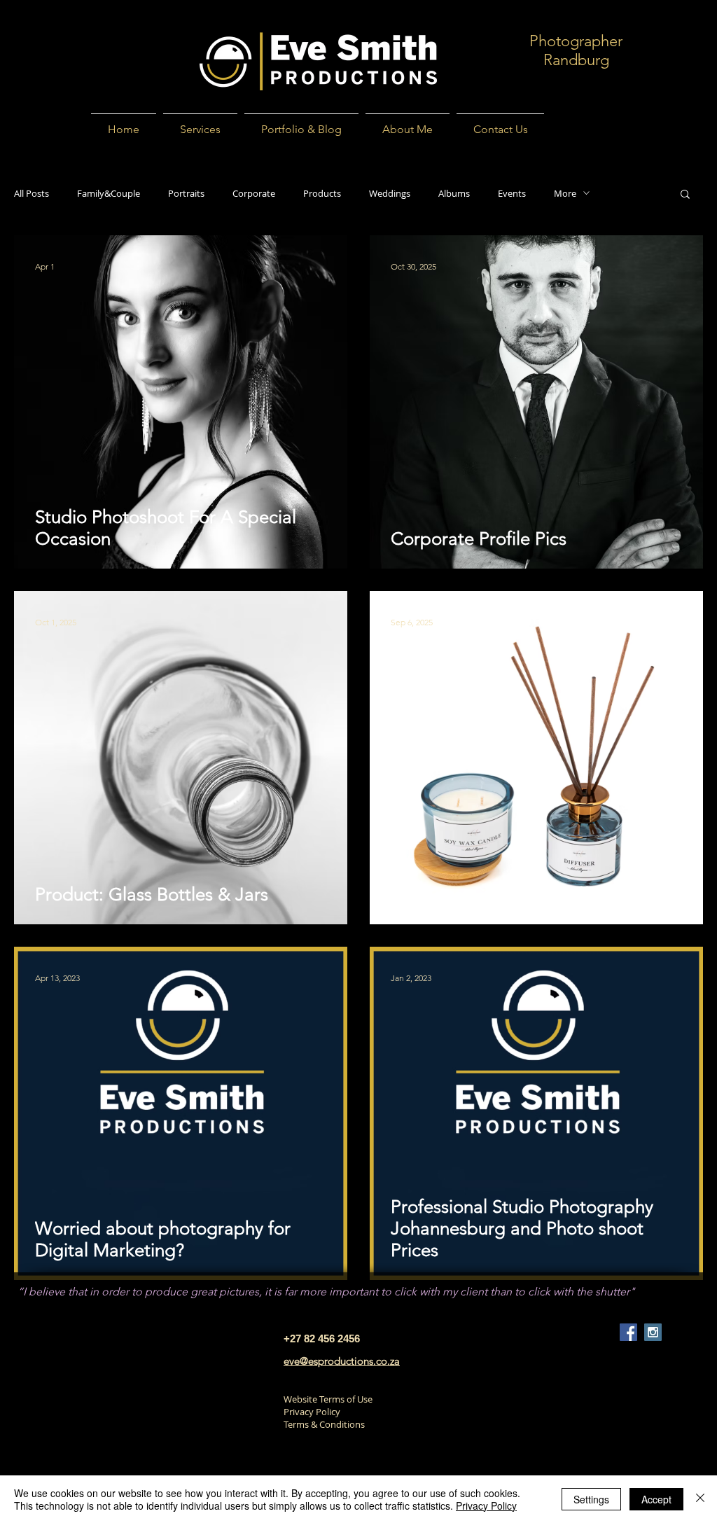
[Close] (700, 1499)
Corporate (253, 193)
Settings (591, 1499)
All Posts (31, 193)
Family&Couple (108, 193)
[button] (685, 195)
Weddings (389, 193)
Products (322, 193)
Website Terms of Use (328, 1399)
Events (512, 193)
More (565, 193)
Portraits (186, 193)
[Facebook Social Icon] (628, 1332)
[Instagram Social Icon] (653, 1332)
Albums (454, 193)
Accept (656, 1499)
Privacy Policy (312, 1411)
